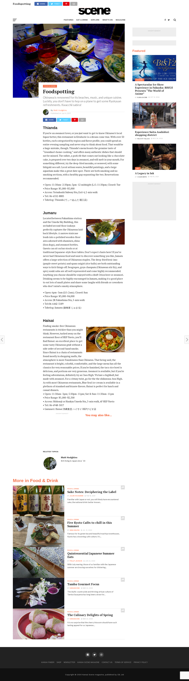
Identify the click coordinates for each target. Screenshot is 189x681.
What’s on (107, 20)
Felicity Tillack (143, 139)
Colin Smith (142, 177)
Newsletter (69, 662)
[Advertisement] (62, 432)
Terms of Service (123, 662)
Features (68, 20)
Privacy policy (141, 662)
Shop (59, 662)
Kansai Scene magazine (88, 662)
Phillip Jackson (76, 561)
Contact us (107, 662)
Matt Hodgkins (60, 110)
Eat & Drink (82, 20)
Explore (95, 20)
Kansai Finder (47, 662)
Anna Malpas (75, 530)
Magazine (120, 20)
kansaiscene (75, 588)
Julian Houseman (76, 496)
